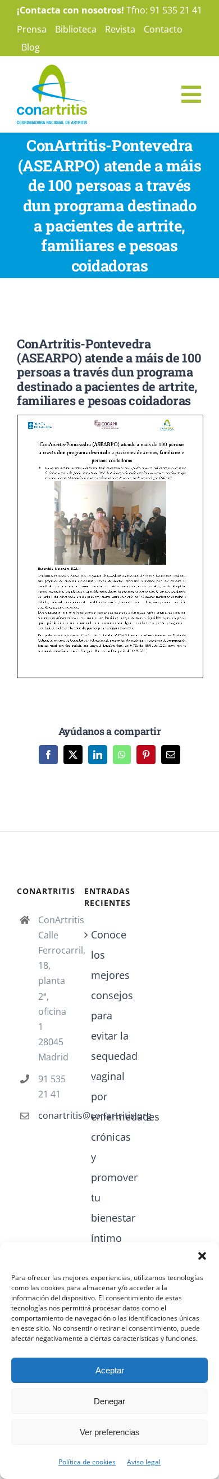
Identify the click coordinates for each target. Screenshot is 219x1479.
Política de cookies (87, 1462)
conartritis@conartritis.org (52, 1115)
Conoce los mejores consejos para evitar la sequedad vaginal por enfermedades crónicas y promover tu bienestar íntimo (110, 1086)
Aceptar (109, 1370)
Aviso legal (144, 1462)
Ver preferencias (110, 1432)
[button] (202, 1256)
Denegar (109, 1401)
